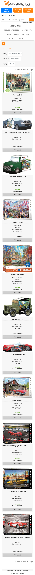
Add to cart (17, 113)
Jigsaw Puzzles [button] (17, 26)
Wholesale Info (18, 10)
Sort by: (5, 54)
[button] (4, 15)
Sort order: (6, 59)
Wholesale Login (28, 10)
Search (31, 20)
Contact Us (18, 570)
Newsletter (23, 38)
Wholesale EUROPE (7, 10)
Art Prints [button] (27, 30)
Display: (5, 64)
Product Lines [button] (12, 34)
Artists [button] (25, 34)
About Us (25, 570)
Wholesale (10, 570)
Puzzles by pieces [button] (11, 30)
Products (11, 38)
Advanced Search (27, 23)
